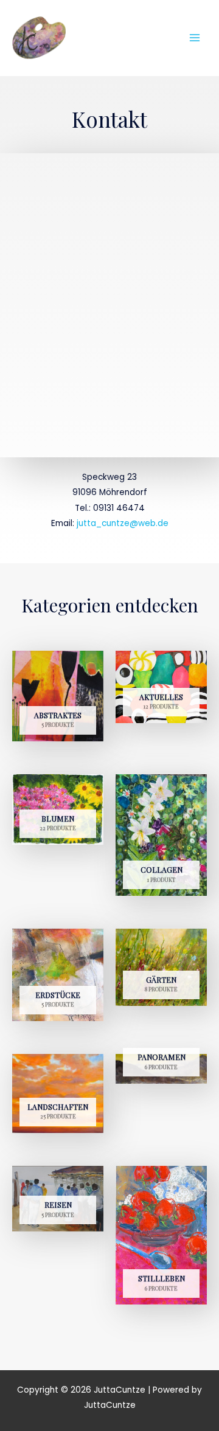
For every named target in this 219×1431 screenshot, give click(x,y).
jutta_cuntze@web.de (123, 523)
